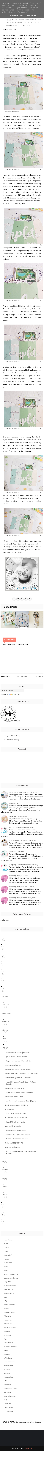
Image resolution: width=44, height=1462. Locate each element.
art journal (7, 1301)
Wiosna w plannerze (16, 851)
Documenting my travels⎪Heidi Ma (17, 1052)
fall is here (7, 1381)
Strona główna (22, 676)
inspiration (19, 22)
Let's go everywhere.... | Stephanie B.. (18, 1061)
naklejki (6, 1270)
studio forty (8, 1263)
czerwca (6, 1047)
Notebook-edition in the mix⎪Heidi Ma (23, 792)
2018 (3, 1204)
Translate (17, 694)
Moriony (7, 1373)
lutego (5, 1186)
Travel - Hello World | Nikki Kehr (17, 1113)
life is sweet (8, 1324)
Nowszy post (5, 676)
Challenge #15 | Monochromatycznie (22, 898)
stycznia (6, 1195)
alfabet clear (8, 1358)
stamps (7, 25)
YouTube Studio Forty (11, 740)
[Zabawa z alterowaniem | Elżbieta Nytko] (22, 619)
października (7, 1013)
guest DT (7, 1308)
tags (5, 1297)
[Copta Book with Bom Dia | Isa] (8, 619)
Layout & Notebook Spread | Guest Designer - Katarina (21, 1083)
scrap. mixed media (10, 1388)
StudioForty (28, 1448)
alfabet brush (8, 1343)
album (6, 1266)
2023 (3, 955)
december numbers (10, 1346)
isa (25, 22)
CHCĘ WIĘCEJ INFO (16, 15)
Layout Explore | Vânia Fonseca (16, 1057)
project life (8, 1282)
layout (37, 22)
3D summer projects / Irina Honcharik (18, 1078)
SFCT (6, 1400)
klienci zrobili (8, 1407)
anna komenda (9, 1293)
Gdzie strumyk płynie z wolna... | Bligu (18, 1069)
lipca (5, 1038)
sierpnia (6, 1030)
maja (5, 1161)
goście (6, 1350)
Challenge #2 (14, 803)
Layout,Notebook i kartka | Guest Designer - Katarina (21, 1152)
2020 (3, 980)
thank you (7, 1392)
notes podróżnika (10, 1286)
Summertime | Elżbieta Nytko (15, 1088)
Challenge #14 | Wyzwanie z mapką (21, 887)
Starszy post (39, 676)
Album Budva (10, 1109)
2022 (3, 963)
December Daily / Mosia (18, 816)
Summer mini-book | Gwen (14, 1097)
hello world (10, 22)
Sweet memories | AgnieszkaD (16, 1130)
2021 (3, 972)
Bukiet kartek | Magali (13, 1147)
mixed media (8, 1320)
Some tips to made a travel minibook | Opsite (21, 1101)
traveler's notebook (11, 1274)
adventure (7, 1385)
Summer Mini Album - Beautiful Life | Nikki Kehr (22, 1073)
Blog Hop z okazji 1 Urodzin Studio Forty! (24, 865)
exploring (7, 1331)
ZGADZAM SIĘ (30, 15)
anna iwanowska (9, 1362)
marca (5, 1178)
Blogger (37, 1422)
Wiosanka (7, 1316)
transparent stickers (11, 1278)
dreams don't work (10, 1327)
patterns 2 (7, 1335)
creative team (8, 1289)
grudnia (6, 996)
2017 (3, 1213)
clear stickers (20, 20)
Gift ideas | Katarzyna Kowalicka (17, 1139)
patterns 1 (7, 1369)
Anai (5, 1339)
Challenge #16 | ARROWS (18, 876)
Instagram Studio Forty (12, 736)
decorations (29, 20)
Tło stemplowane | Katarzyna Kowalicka (19, 1092)
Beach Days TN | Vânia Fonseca (16, 1118)
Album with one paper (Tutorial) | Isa (18, 1134)
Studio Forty (5, 920)
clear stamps (8, 1240)
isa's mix (30, 22)
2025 (3, 938)
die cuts (38, 20)
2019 (3, 989)
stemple (6, 1247)
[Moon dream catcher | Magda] (36, 619)
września (6, 1022)
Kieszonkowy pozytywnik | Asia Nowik (22, 840)
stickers (14, 25)
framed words (8, 1366)
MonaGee (7, 1404)
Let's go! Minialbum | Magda (15, 1122)
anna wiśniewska (9, 1396)
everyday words (9, 1312)
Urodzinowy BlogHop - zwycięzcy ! (21, 827)
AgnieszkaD (8, 1255)
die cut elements (9, 1305)
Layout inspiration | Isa (13, 1065)
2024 (3, 946)
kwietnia (6, 1169)
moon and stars (9, 1377)
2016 (3, 1221)
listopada (6, 1005)
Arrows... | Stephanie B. (13, 1126)
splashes (7, 1354)
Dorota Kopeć (9, 1411)
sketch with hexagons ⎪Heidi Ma (17, 1105)
